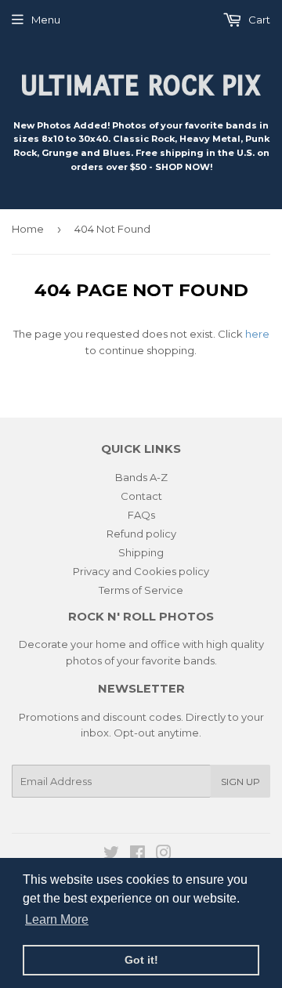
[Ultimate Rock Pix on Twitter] (111, 855)
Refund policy (141, 533)
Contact (141, 496)
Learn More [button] (57, 919)
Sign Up (240, 781)
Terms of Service (141, 590)
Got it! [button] (141, 960)
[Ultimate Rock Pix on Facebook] (137, 855)
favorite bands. (179, 660)
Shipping (141, 552)
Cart (258, 19)
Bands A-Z (141, 477)
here (257, 334)
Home (28, 229)
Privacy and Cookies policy (141, 571)
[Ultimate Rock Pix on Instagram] (164, 855)
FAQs (141, 514)
